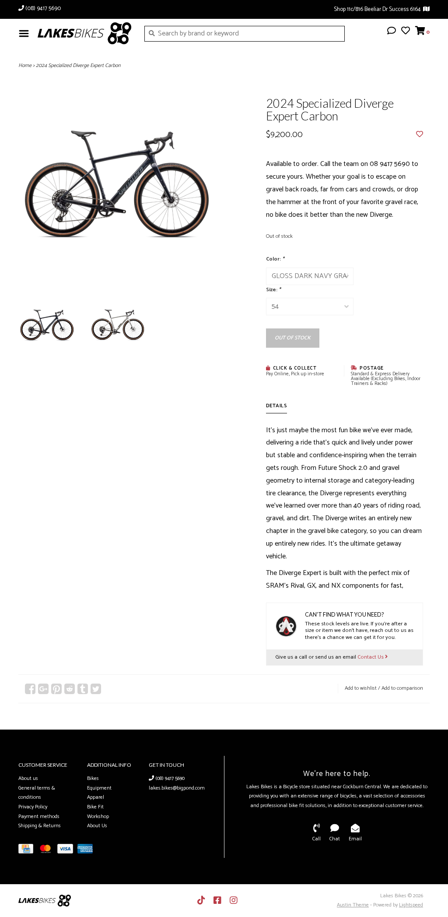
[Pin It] (56, 689)
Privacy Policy (32, 807)
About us (28, 778)
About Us (97, 826)
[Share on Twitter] (96, 689)
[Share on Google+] (43, 689)
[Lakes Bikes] (84, 33)
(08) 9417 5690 (169, 778)
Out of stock (293, 338)
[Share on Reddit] (69, 689)
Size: (273, 290)
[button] (391, 32)
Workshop (98, 816)
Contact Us (371, 657)
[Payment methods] (28, 850)
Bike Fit (95, 807)
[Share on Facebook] (30, 689)
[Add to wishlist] (419, 135)
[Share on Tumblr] (82, 689)
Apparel (95, 797)
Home (25, 65)
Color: (275, 259)
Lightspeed (411, 905)
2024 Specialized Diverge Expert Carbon (78, 65)
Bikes (93, 778)
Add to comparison (402, 688)
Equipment (99, 788)
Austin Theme (353, 905)
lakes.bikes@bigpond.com (177, 788)
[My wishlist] (405, 32)
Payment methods (39, 816)
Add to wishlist (361, 688)
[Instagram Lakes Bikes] (233, 900)
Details (276, 406)
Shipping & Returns (39, 826)
